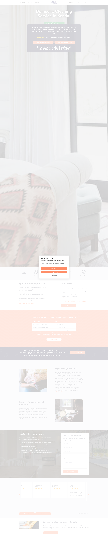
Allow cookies (54, 268)
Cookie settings (54, 275)
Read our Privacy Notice (45, 265)
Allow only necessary (54, 272)
